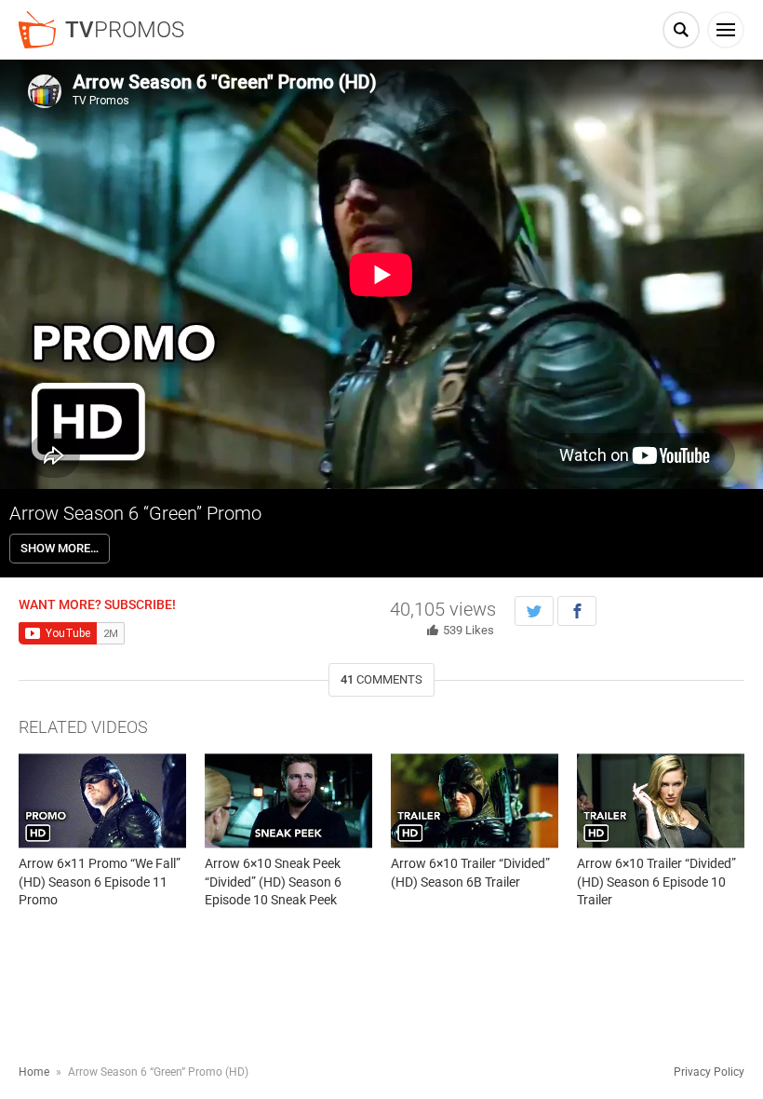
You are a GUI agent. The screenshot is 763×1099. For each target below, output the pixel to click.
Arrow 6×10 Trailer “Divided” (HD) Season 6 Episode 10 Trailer (656, 881)
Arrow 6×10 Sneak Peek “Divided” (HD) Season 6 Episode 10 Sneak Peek (273, 881)
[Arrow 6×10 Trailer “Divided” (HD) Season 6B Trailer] (474, 800)
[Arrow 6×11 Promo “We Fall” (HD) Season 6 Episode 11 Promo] (102, 800)
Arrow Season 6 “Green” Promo (135, 513)
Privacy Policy (709, 1072)
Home (34, 1072)
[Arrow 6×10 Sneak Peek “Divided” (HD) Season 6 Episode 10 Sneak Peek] (288, 800)
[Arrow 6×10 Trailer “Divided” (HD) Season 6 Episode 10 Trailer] (660, 800)
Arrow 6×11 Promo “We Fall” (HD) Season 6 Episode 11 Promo (100, 881)
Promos (124, 30)
